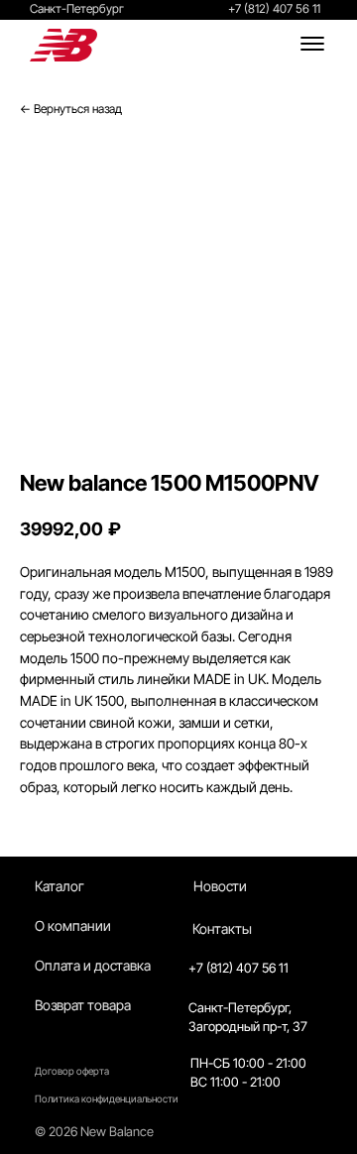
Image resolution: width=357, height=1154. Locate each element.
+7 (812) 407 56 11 (274, 8)
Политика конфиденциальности (106, 1098)
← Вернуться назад (71, 108)
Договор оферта (72, 1071)
